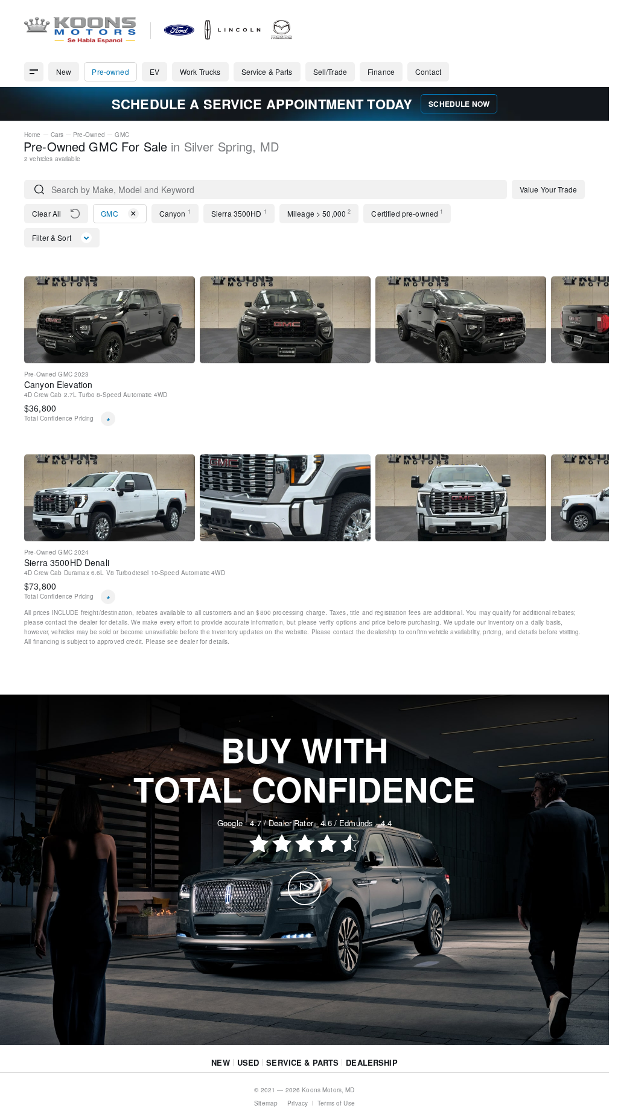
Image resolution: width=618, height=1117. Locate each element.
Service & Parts (302, 1062)
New (220, 1062)
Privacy (297, 1103)
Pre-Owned (89, 134)
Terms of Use (336, 1103)
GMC (122, 134)
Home (32, 134)
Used (248, 1062)
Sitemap (266, 1103)
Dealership (371, 1062)
